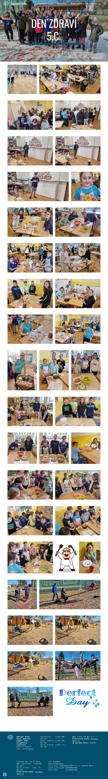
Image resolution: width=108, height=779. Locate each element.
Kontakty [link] (61, 3)
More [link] (94, 3)
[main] (54, 31)
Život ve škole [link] (77, 3)
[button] (105, 4)
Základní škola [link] (46, 3)
